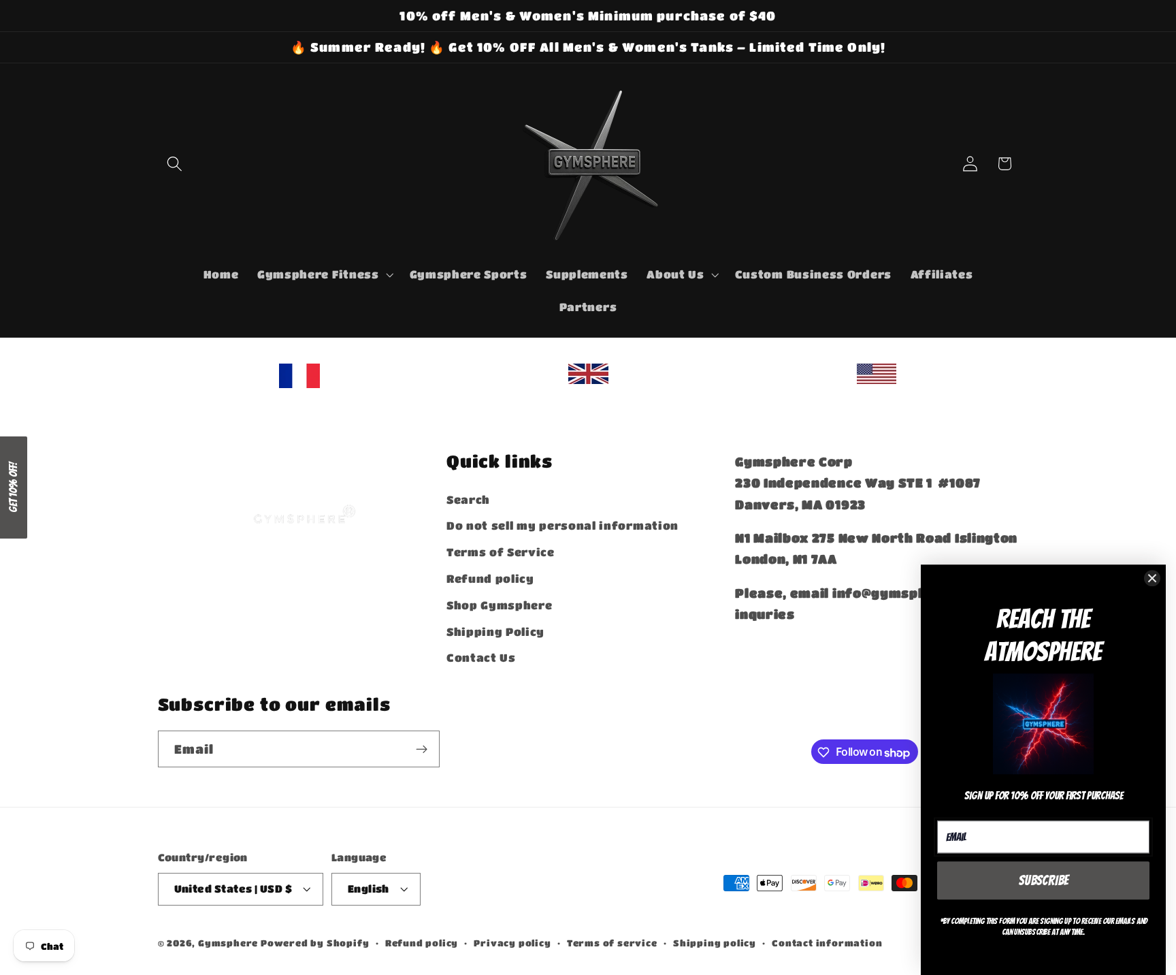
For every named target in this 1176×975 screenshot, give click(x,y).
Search (468, 498)
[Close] (1152, 577)
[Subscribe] (421, 749)
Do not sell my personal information (562, 525)
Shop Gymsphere (499, 604)
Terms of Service (500, 551)
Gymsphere (228, 943)
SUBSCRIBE (1043, 879)
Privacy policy (512, 943)
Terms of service (612, 943)
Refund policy (490, 577)
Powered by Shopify (315, 943)
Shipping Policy (495, 630)
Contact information (827, 943)
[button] (175, 163)
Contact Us (481, 657)
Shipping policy (714, 943)
